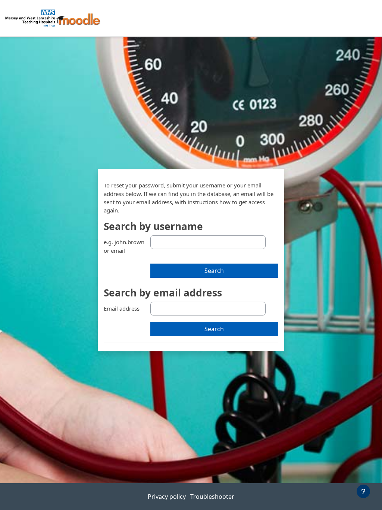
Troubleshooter (212, 496)
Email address (122, 308)
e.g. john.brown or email (124, 246)
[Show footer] (363, 491)
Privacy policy (167, 496)
